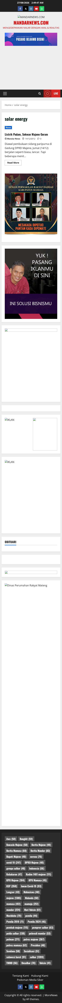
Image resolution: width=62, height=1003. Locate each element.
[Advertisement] (31, 66)
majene (13, 898)
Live (56, 93)
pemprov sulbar (42, 927)
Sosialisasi (31, 951)
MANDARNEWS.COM (31, 22)
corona (36, 856)
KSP (11, 886)
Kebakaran (14, 874)
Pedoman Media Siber (30, 980)
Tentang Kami (20, 975)
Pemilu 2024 (37, 921)
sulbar (37, 957)
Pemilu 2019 (15, 921)
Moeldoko (13, 916)
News (8, 127)
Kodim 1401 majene (38, 874)
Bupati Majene (16, 856)
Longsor (13, 892)
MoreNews (51, 995)
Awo (11, 839)
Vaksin (45, 963)
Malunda (31, 898)
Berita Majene (41, 845)
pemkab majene (17, 927)
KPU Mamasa (38, 880)
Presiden (38, 945)
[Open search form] (39, 94)
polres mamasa (16, 945)
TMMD (11, 963)
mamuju (31, 904)
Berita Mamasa (16, 851)
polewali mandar (40, 933)
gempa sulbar (15, 868)
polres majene (34, 939)
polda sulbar (15, 933)
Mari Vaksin (32, 910)
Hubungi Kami (39, 975)
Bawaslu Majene (17, 845)
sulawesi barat (16, 957)
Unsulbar (28, 963)
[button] (5, 93)
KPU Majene (15, 880)
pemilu (31, 916)
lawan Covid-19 (31, 886)
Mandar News (13, 138)
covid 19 (13, 862)
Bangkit (26, 839)
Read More (14, 163)
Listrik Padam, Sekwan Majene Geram (26, 134)
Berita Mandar (40, 851)
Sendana (13, 951)
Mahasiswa (31, 892)
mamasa (13, 904)
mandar (13, 910)
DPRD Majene (34, 862)
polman (13, 939)
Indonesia (36, 868)
